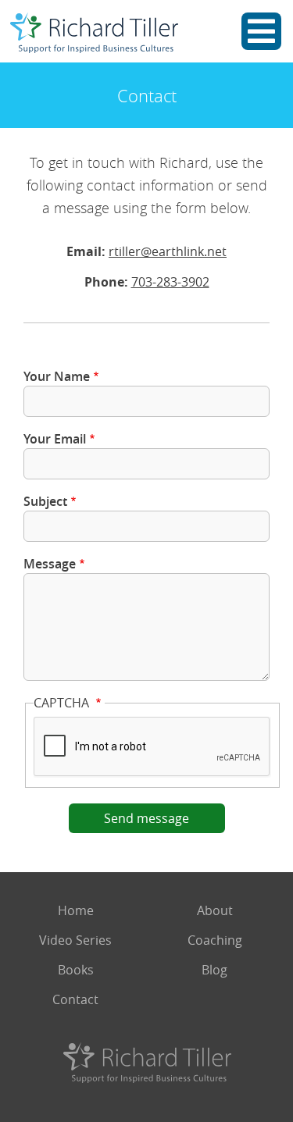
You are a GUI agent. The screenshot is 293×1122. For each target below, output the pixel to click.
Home (76, 910)
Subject (45, 501)
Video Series (75, 940)
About (215, 910)
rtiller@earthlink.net (168, 251)
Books (76, 969)
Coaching (215, 940)
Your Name (56, 376)
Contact (75, 999)
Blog (214, 969)
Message (49, 563)
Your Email (54, 438)
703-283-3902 (170, 281)
